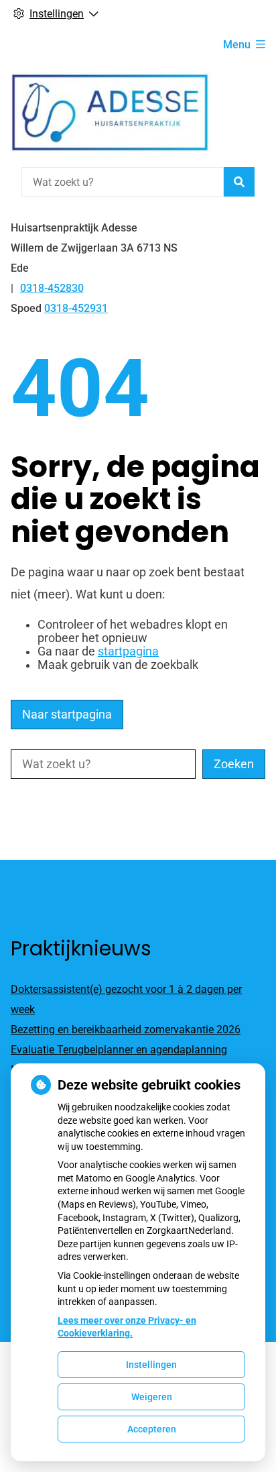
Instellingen (151, 1364)
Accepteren (151, 1429)
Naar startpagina (67, 714)
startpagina (128, 651)
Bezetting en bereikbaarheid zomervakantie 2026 (125, 1029)
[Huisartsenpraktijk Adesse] (111, 112)
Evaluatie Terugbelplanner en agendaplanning (119, 1049)
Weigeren (151, 1396)
